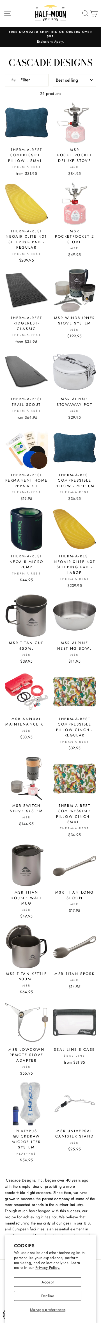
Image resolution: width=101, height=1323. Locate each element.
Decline (47, 1296)
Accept (48, 1282)
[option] (50, 37)
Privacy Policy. (47, 1267)
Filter (24, 80)
